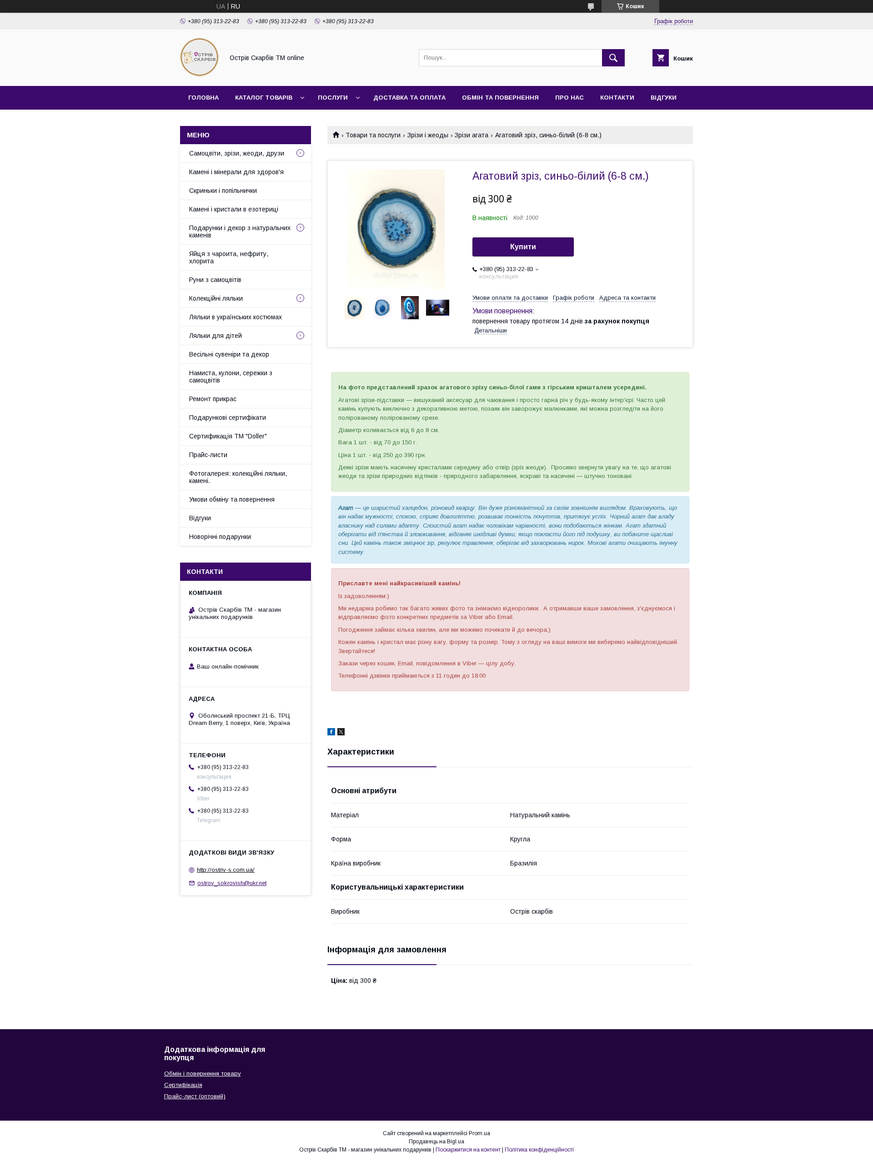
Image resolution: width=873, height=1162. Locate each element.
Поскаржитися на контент (468, 1150)
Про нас (569, 97)
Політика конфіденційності (539, 1150)
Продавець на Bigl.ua (436, 1141)
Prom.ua (479, 1133)
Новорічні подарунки (220, 536)
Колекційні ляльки (216, 298)
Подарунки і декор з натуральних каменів (240, 231)
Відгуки (664, 97)
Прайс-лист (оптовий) (195, 1096)
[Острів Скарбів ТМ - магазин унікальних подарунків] (199, 74)
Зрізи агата (471, 135)
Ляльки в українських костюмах (235, 317)
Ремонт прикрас (212, 398)
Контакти (617, 97)
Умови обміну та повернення (232, 499)
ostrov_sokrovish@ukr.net (231, 883)
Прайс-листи (208, 454)
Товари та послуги (373, 135)
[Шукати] (613, 57)
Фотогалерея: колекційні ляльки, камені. (238, 477)
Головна (203, 97)
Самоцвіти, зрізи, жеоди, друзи (236, 153)
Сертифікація (183, 1085)
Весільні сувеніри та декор (229, 354)
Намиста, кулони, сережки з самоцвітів (230, 376)
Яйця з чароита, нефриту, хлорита (228, 257)
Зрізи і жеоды (427, 135)
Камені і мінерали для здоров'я (236, 172)
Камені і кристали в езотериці (233, 209)
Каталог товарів (263, 97)
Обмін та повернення (500, 97)
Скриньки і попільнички (223, 190)
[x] (341, 733)
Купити (523, 247)
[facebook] (331, 733)
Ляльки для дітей (215, 335)
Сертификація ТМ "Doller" (228, 436)
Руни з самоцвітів (215, 279)
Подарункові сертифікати (227, 417)
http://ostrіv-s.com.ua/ (226, 869)
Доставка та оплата (409, 97)
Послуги (333, 97)
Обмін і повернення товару (202, 1073)
